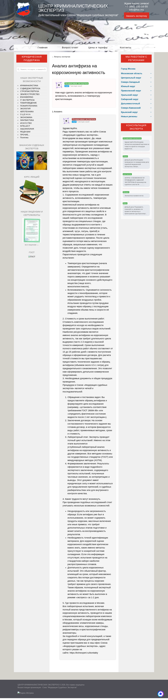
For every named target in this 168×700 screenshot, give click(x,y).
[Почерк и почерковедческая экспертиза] (31, 204)
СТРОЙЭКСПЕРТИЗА (29, 91)
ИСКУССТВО (26, 123)
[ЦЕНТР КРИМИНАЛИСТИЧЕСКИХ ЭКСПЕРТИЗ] (23, 17)
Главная (42, 47)
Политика (24, 137)
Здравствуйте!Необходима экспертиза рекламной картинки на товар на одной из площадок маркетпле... (137, 145)
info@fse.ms (136, 9)
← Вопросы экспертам (61, 57)
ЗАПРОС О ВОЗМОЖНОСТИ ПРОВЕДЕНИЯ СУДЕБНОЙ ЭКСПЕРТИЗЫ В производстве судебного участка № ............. (135, 181)
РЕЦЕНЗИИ (25, 132)
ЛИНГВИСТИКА (27, 120)
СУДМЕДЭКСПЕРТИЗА (30, 88)
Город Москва (128, 69)
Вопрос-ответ (70, 47)
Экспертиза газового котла (134, 196)
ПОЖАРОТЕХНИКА (28, 106)
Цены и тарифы (97, 47)
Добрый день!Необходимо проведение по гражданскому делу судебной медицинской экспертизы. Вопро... (137, 163)
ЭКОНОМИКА (26, 117)
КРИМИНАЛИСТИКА (29, 85)
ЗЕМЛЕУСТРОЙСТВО (29, 94)
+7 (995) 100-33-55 (136, 6)
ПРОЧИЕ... (25, 135)
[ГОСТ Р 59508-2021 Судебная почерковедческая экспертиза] (31, 257)
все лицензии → (32, 245)
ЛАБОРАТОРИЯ (27, 129)
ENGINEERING (26, 97)
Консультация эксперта (136, 127)
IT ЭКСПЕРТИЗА (27, 100)
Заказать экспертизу (136, 16)
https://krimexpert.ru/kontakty (84, 653)
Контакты (125, 47)
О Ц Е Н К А (25, 114)
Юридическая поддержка (32, 58)
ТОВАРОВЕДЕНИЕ (28, 103)
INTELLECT (25, 126)
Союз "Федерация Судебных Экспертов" (59, 687)
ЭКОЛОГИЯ (25, 109)
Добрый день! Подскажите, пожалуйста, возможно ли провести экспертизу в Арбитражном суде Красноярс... (136, 210)
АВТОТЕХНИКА (27, 112)
